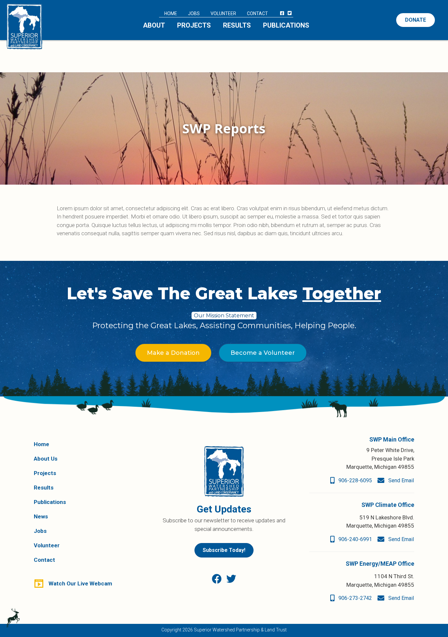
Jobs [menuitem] (194, 13)
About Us (45, 458)
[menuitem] (282, 13)
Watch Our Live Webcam (80, 583)
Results (43, 487)
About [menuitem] (154, 25)
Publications (50, 502)
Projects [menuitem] (194, 25)
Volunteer (47, 545)
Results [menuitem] (237, 25)
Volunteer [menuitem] (223, 13)
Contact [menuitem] (257, 13)
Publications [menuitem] (286, 25)
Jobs (40, 531)
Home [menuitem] (170, 13)
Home (41, 444)
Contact (44, 560)
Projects (45, 473)
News (41, 516)
